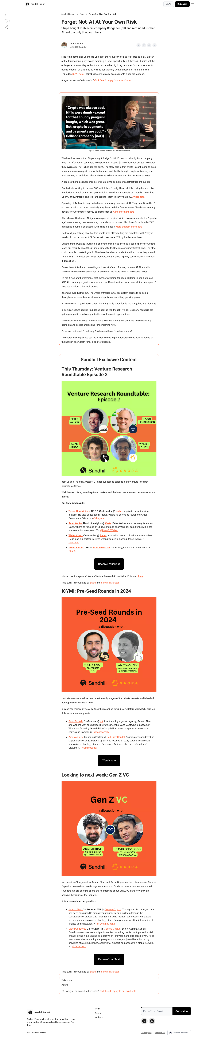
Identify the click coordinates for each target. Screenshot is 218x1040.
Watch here (109, 760)
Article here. (138, 196)
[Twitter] (144, 1021)
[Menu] (192, 3)
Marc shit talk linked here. (129, 226)
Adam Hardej (76, 43)
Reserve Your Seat (109, 563)
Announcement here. (124, 211)
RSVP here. (78, 74)
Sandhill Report (68, 14)
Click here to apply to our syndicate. (118, 991)
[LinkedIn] (152, 1021)
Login (168, 4)
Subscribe (182, 4)
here (140, 576)
